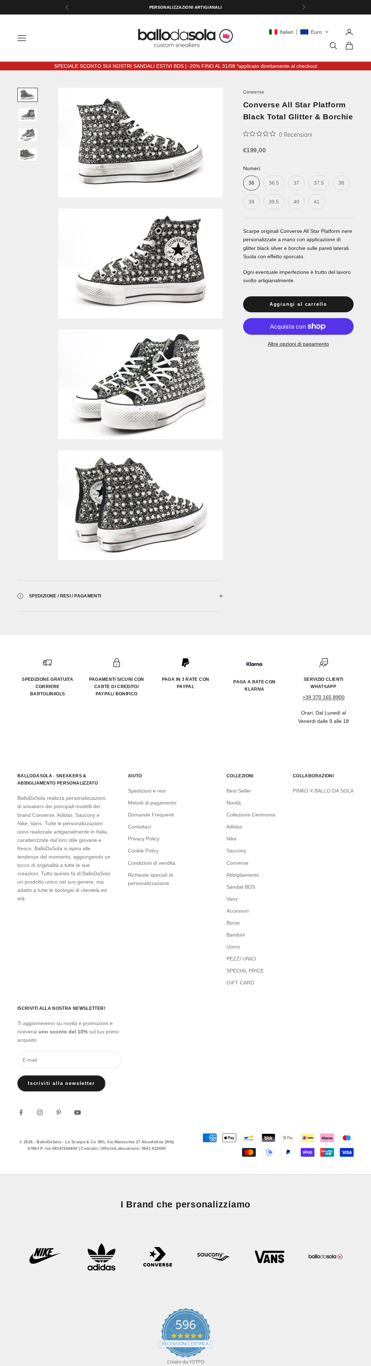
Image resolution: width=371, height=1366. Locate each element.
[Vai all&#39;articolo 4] (27, 155)
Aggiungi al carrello (298, 304)
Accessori (237, 911)
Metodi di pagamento (152, 803)
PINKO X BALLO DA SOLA (323, 791)
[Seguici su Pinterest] (58, 1112)
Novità (233, 803)
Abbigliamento (242, 875)
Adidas (234, 827)
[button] (299, 32)
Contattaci (139, 827)
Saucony (236, 850)
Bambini (235, 935)
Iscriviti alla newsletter (61, 1083)
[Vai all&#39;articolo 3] (27, 135)
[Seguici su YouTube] (77, 1112)
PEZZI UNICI (241, 959)
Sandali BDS (240, 887)
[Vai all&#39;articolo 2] (27, 115)
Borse (233, 923)
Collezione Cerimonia (250, 815)
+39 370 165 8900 (324, 697)
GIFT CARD (240, 983)
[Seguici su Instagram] (39, 1112)
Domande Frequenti (151, 815)
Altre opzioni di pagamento (298, 344)
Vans (232, 899)
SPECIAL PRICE (245, 971)
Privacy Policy (143, 839)
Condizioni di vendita (151, 863)
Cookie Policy (143, 850)
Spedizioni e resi (147, 791)
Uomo (233, 947)
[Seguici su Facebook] (21, 1112)
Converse (253, 92)
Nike (231, 839)
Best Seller (238, 791)
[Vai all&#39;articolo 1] (27, 95)
